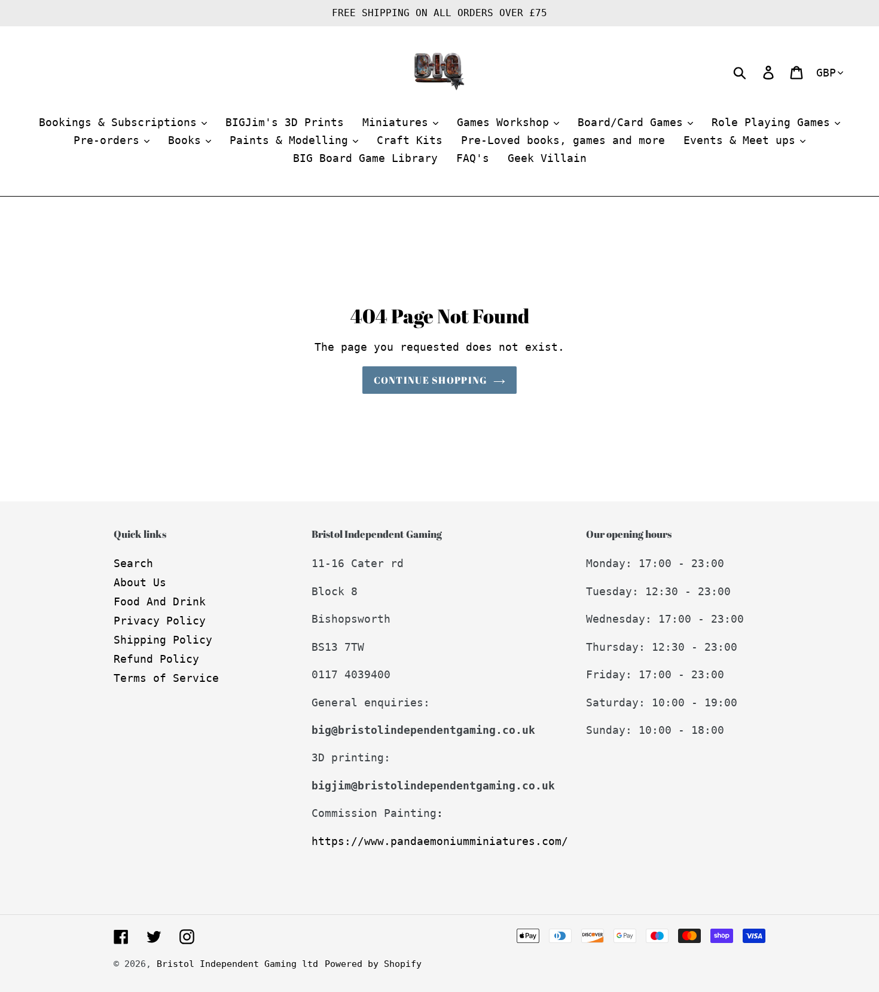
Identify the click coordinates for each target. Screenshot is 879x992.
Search (133, 563)
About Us (140, 582)
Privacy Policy (160, 620)
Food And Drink (160, 601)
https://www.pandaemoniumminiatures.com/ (440, 841)
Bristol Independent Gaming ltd (237, 964)
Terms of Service (166, 678)
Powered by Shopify (373, 964)
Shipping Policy (163, 639)
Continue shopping (431, 380)
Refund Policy (156, 659)
